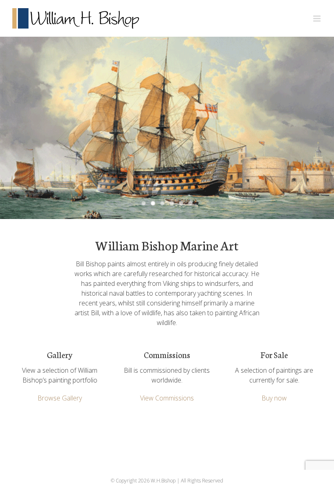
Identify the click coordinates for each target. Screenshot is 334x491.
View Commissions (167, 398)
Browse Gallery (59, 398)
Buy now (274, 398)
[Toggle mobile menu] (317, 18)
